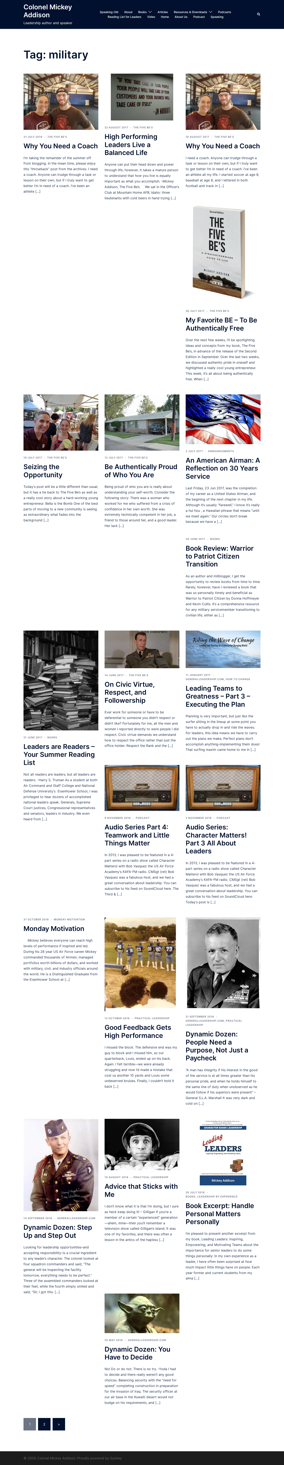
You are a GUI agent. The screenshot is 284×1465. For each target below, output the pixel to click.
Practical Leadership (152, 1018)
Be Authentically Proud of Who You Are (141, 471)
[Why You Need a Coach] (60, 101)
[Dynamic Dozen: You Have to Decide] (142, 1313)
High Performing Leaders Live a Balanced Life (131, 145)
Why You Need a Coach (60, 146)
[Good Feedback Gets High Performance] (142, 964)
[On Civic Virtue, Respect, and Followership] (142, 649)
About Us (181, 17)
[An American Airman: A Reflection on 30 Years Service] (223, 419)
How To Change (238, 679)
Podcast (199, 17)
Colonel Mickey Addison (47, 11)
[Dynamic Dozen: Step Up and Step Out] (60, 1165)
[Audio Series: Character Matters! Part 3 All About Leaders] (223, 788)
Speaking (217, 17)
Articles (163, 12)
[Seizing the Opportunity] (60, 422)
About (128, 12)
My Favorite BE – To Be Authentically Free (221, 324)
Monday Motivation (69, 919)
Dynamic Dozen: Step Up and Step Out (57, 1231)
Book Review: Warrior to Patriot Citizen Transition (220, 556)
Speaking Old (109, 12)
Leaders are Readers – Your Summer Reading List (59, 754)
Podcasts (224, 12)
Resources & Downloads (190, 12)
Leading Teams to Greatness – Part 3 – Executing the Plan (218, 696)
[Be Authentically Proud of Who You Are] (142, 422)
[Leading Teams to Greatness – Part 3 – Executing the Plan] (223, 649)
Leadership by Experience (217, 1196)
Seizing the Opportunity (42, 471)
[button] (259, 14)
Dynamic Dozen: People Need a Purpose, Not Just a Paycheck (217, 1046)
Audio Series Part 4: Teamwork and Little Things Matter (137, 835)
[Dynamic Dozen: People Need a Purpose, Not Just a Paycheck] (223, 963)
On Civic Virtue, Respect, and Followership (129, 692)
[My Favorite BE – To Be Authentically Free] (223, 252)
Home (165, 17)
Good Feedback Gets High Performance (138, 1031)
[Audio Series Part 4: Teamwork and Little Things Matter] (142, 788)
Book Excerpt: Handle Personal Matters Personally (220, 1214)
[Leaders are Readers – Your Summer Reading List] (60, 680)
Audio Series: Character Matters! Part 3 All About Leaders (216, 839)
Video (151, 17)
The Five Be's (57, 136)
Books (142, 12)
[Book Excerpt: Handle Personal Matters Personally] (223, 1152)
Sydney (116, 1458)
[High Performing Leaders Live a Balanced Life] (142, 97)
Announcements (221, 451)
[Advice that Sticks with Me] (142, 1144)
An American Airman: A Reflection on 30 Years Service (223, 468)
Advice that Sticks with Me (141, 1190)
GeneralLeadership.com (205, 679)
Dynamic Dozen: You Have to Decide (137, 1353)
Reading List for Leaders (124, 17)
